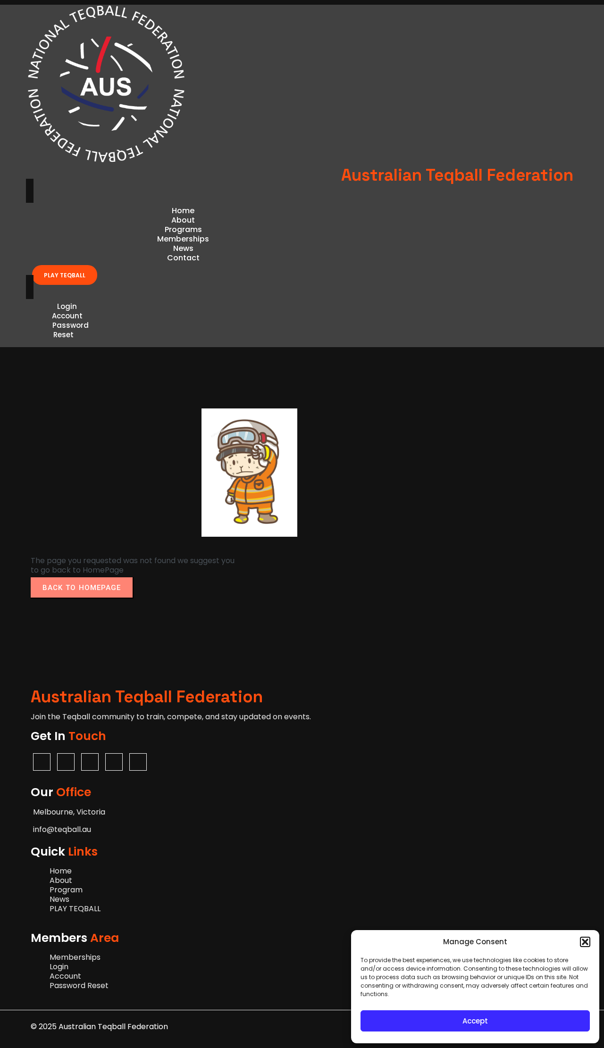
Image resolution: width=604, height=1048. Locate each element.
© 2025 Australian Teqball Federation (99, 1026)
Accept (475, 1021)
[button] (585, 942)
